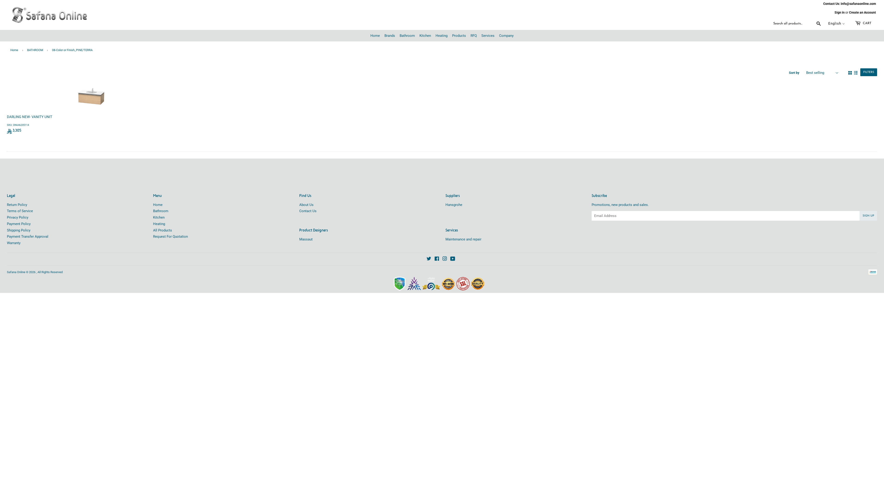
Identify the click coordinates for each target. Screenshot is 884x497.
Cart (866, 23)
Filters (868, 72)
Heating (159, 224)
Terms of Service (20, 211)
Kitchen (159, 217)
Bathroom (160, 211)
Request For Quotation (170, 236)
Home (14, 50)
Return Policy (17, 205)
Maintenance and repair (463, 239)
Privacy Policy (17, 217)
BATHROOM (35, 50)
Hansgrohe (453, 205)
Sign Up (868, 215)
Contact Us (308, 211)
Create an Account (862, 12)
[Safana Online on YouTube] (452, 259)
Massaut (306, 239)
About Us (306, 205)
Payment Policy (19, 224)
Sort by (794, 73)
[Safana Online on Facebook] (436, 259)
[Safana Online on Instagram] (444, 259)
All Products (162, 230)
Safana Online (16, 272)
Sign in (840, 12)
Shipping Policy (18, 230)
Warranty (13, 243)
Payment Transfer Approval (27, 236)
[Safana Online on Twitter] (429, 259)
